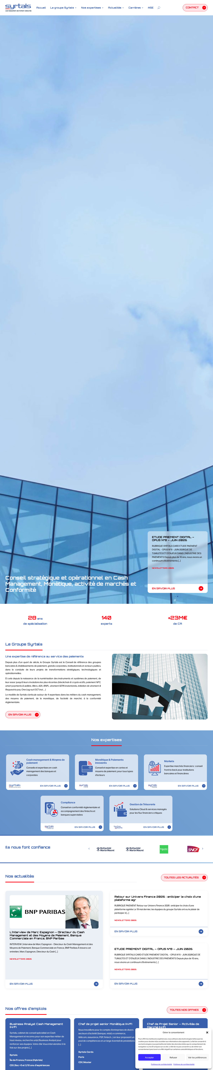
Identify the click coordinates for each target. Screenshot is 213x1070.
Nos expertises (91, 7)
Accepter (149, 1057)
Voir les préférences (197, 1057)
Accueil (41, 7)
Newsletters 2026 (163, 577)
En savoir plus (163, 588)
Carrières (135, 7)
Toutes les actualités (181, 877)
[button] (207, 1032)
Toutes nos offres (184, 1009)
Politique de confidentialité (161, 1064)
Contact (192, 7)
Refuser (173, 1057)
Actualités (114, 7)
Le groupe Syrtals (62, 7)
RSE (150, 7)
